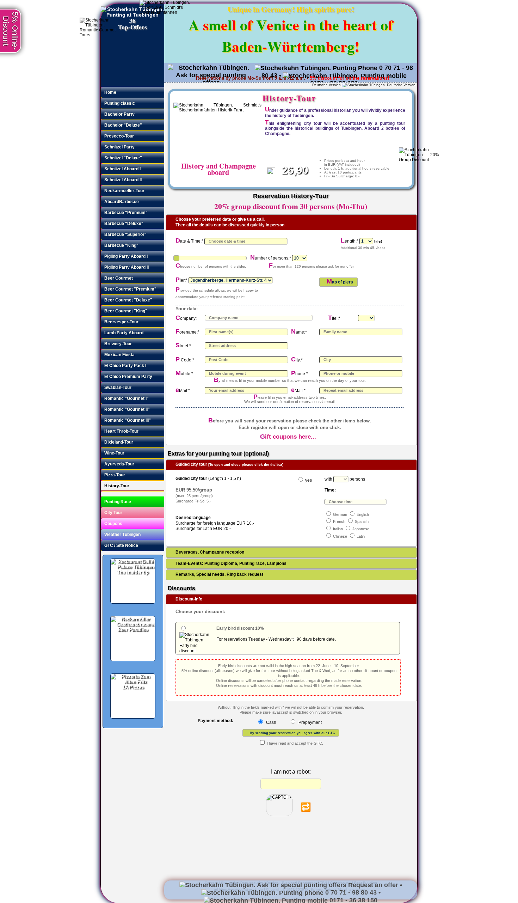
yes (308, 480)
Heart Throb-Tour (121, 431)
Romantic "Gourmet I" (126, 398)
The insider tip (133, 572)
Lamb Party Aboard (123, 332)
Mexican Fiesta (119, 354)
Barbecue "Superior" (125, 234)
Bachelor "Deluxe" (123, 125)
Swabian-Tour (117, 387)
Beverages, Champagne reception (209, 552)
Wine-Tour (114, 453)
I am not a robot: (291, 772)
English (363, 514)
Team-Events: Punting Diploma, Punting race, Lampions (230, 563)
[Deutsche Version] (378, 85)
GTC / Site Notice (121, 545)
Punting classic (119, 103)
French (339, 521)
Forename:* (187, 332)
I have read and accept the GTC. (295, 743)
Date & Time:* (189, 241)
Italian (338, 529)
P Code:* (184, 360)
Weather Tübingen (122, 534)
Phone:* (299, 373)
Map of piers (340, 281)
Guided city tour (229, 464)
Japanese (360, 529)
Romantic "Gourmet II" (127, 409)
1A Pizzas (133, 687)
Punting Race (117, 501)
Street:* (183, 345)
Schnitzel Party (119, 147)
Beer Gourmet (118, 278)
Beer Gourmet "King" (125, 311)
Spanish (362, 521)
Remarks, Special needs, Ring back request (219, 574)
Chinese (340, 536)
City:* (297, 360)
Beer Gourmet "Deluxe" (128, 300)
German (340, 514)
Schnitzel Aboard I (122, 168)
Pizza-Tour (114, 474)
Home (110, 92)
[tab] (291, 222)
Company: (186, 318)
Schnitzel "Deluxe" (123, 157)
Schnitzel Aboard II (123, 179)
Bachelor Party (119, 114)
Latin (361, 536)
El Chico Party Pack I (125, 365)
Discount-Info (188, 599)
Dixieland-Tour (118, 442)
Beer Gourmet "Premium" (130, 289)
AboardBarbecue (121, 201)
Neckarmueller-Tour (124, 190)
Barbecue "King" (121, 245)
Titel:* (334, 318)
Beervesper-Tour (121, 321)
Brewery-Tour (118, 343)
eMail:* (182, 390)
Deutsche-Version (326, 85)
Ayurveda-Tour (119, 464)
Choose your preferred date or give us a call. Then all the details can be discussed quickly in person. (230, 222)
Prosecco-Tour (119, 136)
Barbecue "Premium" (126, 212)
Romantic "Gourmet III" (127, 420)
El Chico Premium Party (128, 376)
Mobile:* (184, 373)
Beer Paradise (133, 629)
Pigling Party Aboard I (126, 256)
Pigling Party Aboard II (126, 267)
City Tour (113, 512)
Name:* (299, 332)
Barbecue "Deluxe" (123, 223)
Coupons (113, 523)
